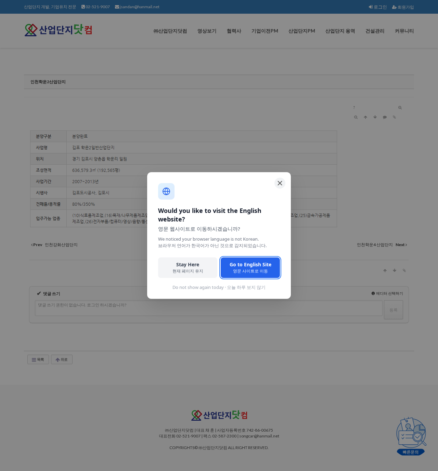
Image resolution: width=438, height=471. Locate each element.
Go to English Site (250, 267)
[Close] (279, 183)
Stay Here (187, 267)
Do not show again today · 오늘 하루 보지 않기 (219, 287)
